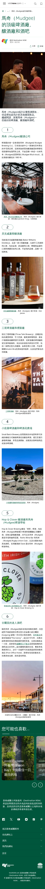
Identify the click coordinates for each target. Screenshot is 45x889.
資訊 (4, 841)
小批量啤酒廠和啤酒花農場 (17, 428)
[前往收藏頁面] (41, 3)
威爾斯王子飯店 (22, 644)
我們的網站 (7, 846)
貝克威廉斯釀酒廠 (12, 233)
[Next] (40, 785)
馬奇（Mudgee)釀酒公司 (16, 136)
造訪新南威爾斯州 (10, 829)
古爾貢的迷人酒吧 (12, 623)
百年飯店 (36, 635)
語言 (4, 853)
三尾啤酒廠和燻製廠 (13, 328)
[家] (14, 3)
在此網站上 (7, 835)
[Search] (35, 4)
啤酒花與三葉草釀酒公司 (13, 606)
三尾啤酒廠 (10, 411)
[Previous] (34, 785)
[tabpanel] (22, 80)
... (8, 11)
